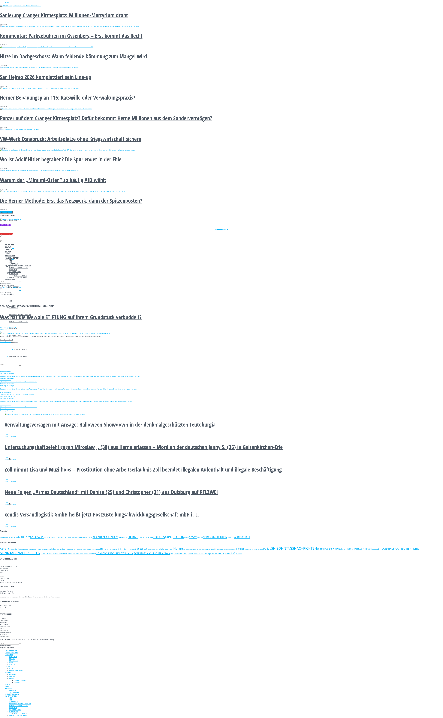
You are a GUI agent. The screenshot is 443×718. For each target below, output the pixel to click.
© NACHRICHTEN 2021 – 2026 (14, 640)
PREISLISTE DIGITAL (20, 276)
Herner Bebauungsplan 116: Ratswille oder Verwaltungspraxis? (67, 97)
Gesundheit (128, 549)
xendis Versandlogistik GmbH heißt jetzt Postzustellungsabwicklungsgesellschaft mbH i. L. (102, 514)
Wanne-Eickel (218, 553)
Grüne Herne (155, 549)
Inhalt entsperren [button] (5, 380)
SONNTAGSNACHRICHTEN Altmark (54, 553)
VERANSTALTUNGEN (215, 537)
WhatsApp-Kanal (5, 632)
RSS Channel (4, 624)
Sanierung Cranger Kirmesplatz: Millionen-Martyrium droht (64, 15)
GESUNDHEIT (110, 537)
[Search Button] (20, 290)
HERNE (133, 536)
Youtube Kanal (4, 636)
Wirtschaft (230, 553)
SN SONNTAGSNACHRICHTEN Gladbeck (362, 549)
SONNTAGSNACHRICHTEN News (152, 553)
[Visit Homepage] (10, 219)
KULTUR (8, 247)
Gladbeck (138, 548)
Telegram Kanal (5, 626)
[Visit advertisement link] (17, 371)
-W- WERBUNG (6, 537)
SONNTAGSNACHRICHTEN (20, 553)
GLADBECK (122, 537)
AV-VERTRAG (13, 308)
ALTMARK (15, 537)
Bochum (59, 549)
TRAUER (200, 537)
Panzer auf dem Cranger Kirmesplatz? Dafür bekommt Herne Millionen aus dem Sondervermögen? (106, 118)
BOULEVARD (9, 245)
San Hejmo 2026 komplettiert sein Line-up (45, 77)
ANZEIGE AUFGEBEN (6, 234)
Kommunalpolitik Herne (212, 549)
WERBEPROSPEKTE (11, 651)
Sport (185, 553)
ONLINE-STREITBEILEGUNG (18, 278)
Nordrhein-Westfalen (256, 549)
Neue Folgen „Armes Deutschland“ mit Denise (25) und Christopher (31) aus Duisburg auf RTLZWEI (111, 492)
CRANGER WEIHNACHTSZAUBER (81, 538)
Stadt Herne (192, 553)
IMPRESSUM (13, 329)
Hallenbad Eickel (166, 549)
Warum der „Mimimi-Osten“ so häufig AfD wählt (53, 180)
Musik (247, 549)
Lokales (240, 548)
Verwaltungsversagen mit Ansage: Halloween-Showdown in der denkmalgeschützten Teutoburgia (110, 424)
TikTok (2, 628)
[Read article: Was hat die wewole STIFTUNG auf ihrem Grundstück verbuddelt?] (221, 333)
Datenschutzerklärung (47, 640)
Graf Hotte (147, 549)
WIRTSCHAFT (10, 256)
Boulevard (66, 549)
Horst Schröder (188, 549)
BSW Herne (74, 549)
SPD (172, 554)
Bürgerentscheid (83, 549)
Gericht (120, 549)
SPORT (7, 273)
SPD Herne (178, 553)
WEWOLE (230, 538)
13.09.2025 (3, 329)
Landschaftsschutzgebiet (228, 549)
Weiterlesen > (6, 340)
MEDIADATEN (13, 342)
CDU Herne (104, 549)
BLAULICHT (24, 537)
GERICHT (97, 537)
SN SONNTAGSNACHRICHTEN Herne (398, 548)
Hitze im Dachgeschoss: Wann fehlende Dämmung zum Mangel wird (73, 56)
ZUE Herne (239, 554)
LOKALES (9, 249)
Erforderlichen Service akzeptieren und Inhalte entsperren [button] (18, 382)
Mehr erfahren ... (6, 212)
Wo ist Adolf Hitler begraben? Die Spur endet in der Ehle (60, 159)
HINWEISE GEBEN (5, 225)
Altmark (4, 548)
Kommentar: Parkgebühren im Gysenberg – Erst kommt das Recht (71, 35)
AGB (10, 301)
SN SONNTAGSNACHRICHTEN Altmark (331, 549)
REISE (186, 537)
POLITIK (8, 251)
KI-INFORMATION (15, 272)
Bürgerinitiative (94, 549)
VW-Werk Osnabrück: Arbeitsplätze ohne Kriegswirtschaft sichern (70, 138)
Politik (267, 548)
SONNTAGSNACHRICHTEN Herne (114, 553)
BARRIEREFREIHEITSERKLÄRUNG (20, 266)
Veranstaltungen (204, 553)
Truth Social (4, 630)
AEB (10, 260)
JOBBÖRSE (142, 538)
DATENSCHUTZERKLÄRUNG (18, 322)
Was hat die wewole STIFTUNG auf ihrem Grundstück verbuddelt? (71, 317)
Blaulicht (53, 549)
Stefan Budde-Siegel (9, 327)
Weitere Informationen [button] (7, 384)
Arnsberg (12, 549)
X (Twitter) (3, 634)
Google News (4, 621)
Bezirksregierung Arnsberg (28, 549)
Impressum (34, 640)
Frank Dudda (113, 549)
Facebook (3, 619)
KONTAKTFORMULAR (12, 694)
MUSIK (168, 537)
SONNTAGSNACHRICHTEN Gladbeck (81, 553)
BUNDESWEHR (50, 537)
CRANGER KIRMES (64, 537)
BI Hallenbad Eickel (44, 549)
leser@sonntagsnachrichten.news (11, 582)
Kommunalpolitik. (198, 549)
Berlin (17, 549)
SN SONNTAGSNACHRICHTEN (294, 548)
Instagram (3, 623)
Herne (178, 548)
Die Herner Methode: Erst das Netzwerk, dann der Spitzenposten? (71, 200)
